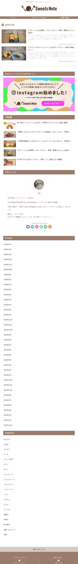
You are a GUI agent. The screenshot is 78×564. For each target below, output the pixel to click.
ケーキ (6, 454)
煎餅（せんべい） (10, 530)
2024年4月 (7, 360)
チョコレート (8, 474)
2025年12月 (8, 259)
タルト (6, 469)
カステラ (7, 449)
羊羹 (5, 535)
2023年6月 (7, 405)
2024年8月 (7, 340)
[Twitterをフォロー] (32, 226)
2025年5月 (7, 295)
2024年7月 (7, 345)
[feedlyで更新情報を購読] (45, 226)
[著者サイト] (28, 226)
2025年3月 (7, 305)
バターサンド (8, 484)
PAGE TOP (40, 549)
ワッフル (7, 509)
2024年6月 (7, 350)
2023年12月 (8, 380)
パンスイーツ (8, 489)
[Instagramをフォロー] (37, 226)
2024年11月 (8, 325)
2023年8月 (7, 395)
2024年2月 (7, 370)
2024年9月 (7, 335)
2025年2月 (7, 310)
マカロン (7, 499)
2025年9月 (7, 274)
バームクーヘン (9, 479)
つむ (39, 193)
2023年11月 (8, 385)
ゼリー (6, 464)
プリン (6, 494)
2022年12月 (8, 425)
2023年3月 (7, 415)
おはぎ (6, 444)
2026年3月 (7, 249)
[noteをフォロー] (41, 226)
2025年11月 (8, 264)
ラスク (6, 504)
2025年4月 (7, 300)
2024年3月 (7, 365)
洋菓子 (6, 519)
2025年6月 (7, 289)
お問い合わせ (57, 557)
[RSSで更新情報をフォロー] (50, 226)
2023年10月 (8, 390)
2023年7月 (7, 400)
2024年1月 (7, 375)
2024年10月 (8, 330)
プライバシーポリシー (20, 557)
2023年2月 (7, 420)
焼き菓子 (7, 524)
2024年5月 (7, 355)
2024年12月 (8, 320)
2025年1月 (7, 315)
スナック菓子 (8, 459)
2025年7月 (7, 284)
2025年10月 (8, 269)
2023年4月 (7, 410)
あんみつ (7, 439)
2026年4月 (7, 244)
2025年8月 (7, 279)
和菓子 (6, 514)
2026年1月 (7, 254)
